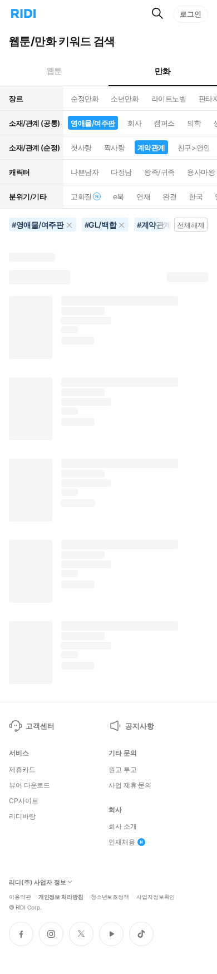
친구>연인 (193, 147)
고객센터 (40, 725)
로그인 (190, 13)
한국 (196, 196)
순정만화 (84, 98)
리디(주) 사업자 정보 (37, 882)
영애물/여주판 (93, 123)
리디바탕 (22, 816)
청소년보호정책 (110, 896)
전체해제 (191, 224)
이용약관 (20, 896)
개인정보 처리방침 (60, 896)
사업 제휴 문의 (129, 785)
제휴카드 (22, 770)
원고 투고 (122, 770)
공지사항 (139, 725)
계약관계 (151, 147)
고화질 (81, 196)
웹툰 (54, 71)
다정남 (121, 172)
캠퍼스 (164, 123)
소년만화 (125, 98)
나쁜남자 (84, 172)
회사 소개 (122, 826)
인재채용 (121, 842)
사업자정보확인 (155, 896)
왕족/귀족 (159, 172)
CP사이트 (23, 801)
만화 (163, 71)
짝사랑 (114, 147)
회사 (134, 123)
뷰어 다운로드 (29, 785)
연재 (143, 196)
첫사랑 (81, 147)
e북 (118, 196)
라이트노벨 (168, 98)
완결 (169, 196)
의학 (194, 123)
